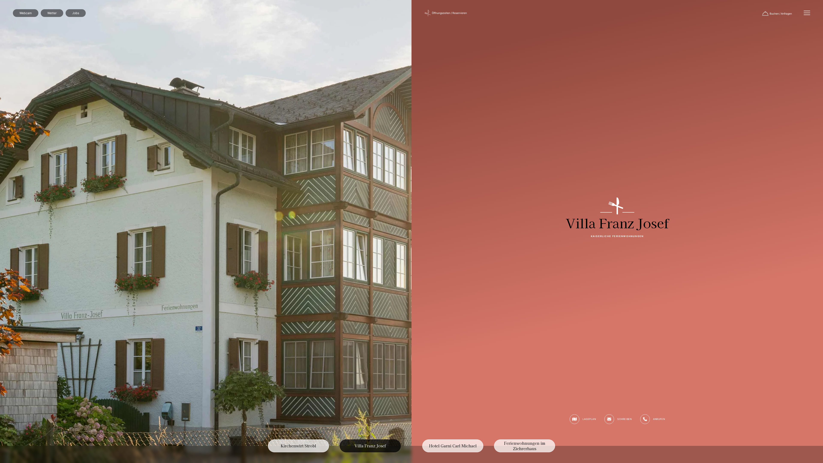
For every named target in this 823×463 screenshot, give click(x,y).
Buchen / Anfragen (781, 13)
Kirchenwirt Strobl (298, 445)
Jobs (75, 13)
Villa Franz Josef (370, 445)
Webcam (26, 13)
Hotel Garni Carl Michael (453, 445)
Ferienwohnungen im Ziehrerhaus (524, 445)
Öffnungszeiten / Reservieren (449, 13)
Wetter (52, 13)
